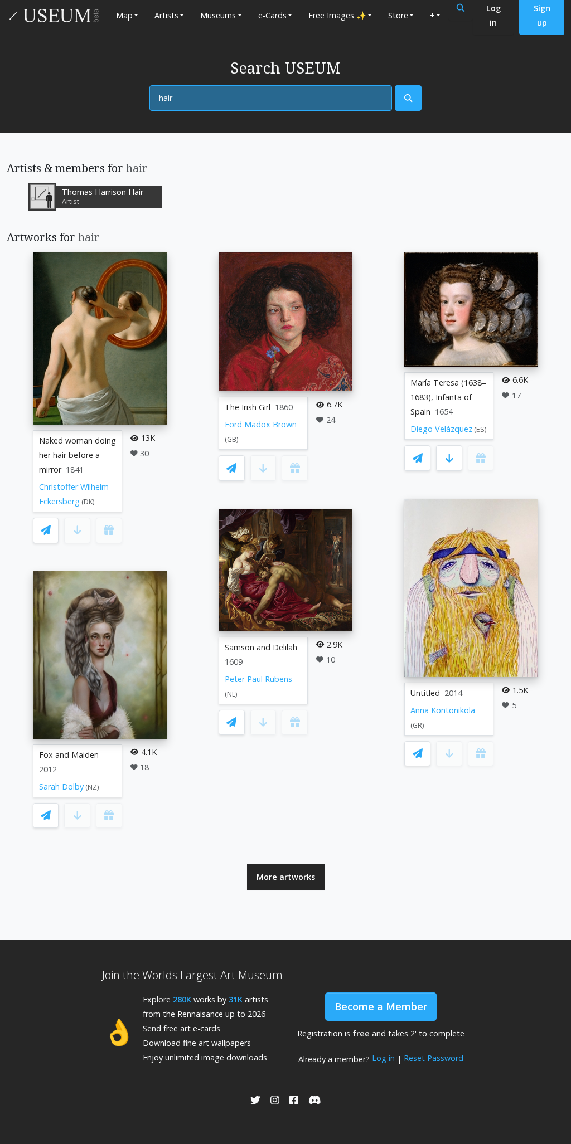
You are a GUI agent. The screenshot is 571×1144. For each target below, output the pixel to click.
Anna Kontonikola (442, 710)
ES (480, 429)
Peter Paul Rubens (258, 679)
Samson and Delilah (261, 647)
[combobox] (270, 98)
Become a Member (381, 1006)
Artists (166, 15)
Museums (218, 15)
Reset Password (433, 1058)
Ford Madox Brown (261, 424)
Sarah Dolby (61, 786)
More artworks (286, 877)
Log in (383, 1058)
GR (417, 725)
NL (231, 694)
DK (88, 502)
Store (398, 15)
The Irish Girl (247, 407)
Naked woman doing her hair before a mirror (77, 455)
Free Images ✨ (337, 15)
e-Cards (272, 15)
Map (124, 15)
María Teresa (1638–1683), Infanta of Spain (448, 397)
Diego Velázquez (441, 428)
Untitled (425, 693)
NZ (92, 787)
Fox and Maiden (69, 754)
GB (231, 439)
